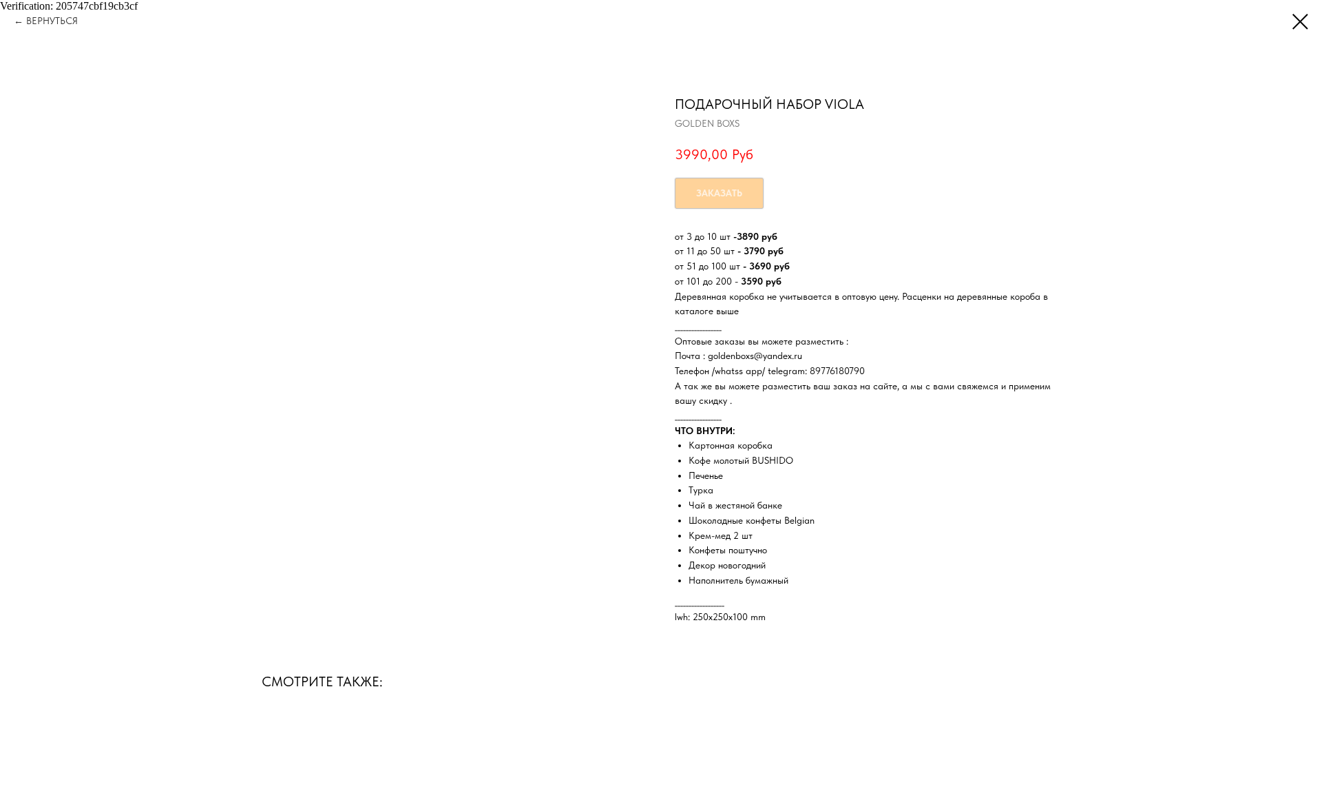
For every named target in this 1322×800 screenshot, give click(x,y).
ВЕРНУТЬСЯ (52, 20)
